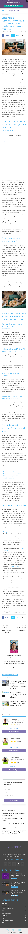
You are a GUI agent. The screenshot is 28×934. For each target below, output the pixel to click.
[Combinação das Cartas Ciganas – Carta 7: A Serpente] (5, 883)
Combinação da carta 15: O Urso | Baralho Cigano (14, 823)
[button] (26, 10)
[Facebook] (5, 864)
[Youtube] (22, 864)
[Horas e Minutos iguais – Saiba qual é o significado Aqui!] (5, 876)
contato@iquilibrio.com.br (16, 859)
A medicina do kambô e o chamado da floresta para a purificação (18, 703)
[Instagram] (9, 864)
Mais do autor (6, 677)
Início (3, 14)
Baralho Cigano (14, 887)
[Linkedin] (14, 667)
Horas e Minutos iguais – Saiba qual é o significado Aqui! (18, 875)
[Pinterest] (14, 864)
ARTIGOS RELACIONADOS (9, 675)
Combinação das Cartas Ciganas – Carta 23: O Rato (18, 892)
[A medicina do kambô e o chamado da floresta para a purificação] (5, 703)
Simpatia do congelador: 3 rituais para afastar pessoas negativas (13, 814)
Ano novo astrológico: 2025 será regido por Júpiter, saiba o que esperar (7, 631)
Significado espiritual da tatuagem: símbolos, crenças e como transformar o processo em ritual (18, 684)
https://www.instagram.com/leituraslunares (14, 657)
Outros (6, 14)
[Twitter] (18, 864)
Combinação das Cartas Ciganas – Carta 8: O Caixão (13, 819)
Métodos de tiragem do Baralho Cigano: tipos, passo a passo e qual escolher (13, 832)
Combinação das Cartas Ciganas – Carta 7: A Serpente (13, 827)
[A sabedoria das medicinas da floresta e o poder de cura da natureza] (5, 694)
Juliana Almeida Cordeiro (8, 31)
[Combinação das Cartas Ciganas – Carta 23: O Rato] (5, 892)
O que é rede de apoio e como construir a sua (21, 629)
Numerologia (13, 878)
